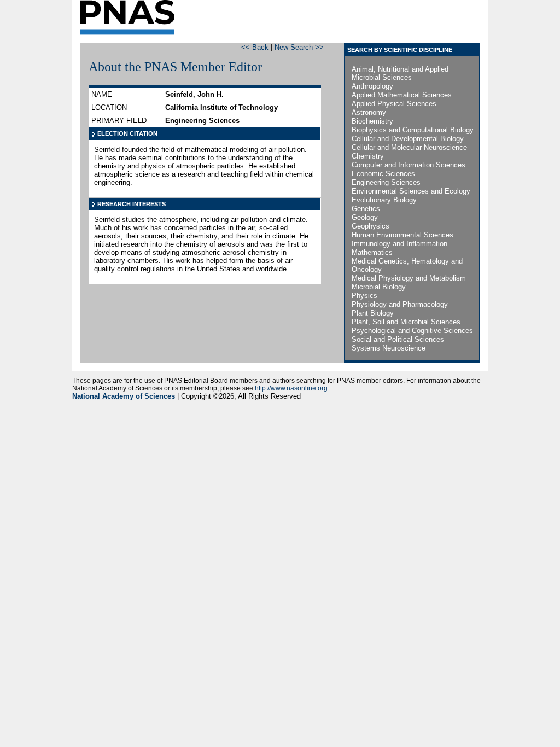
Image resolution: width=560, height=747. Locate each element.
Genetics (366, 209)
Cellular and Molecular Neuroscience (409, 147)
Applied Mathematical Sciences (402, 95)
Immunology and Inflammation (399, 244)
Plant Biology (373, 313)
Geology (365, 217)
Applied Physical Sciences (394, 104)
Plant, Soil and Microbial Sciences (406, 322)
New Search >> (299, 47)
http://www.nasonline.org (291, 388)
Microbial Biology (379, 287)
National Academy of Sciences (123, 396)
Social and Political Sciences (398, 339)
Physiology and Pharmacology (400, 304)
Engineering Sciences (386, 182)
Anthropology (372, 86)
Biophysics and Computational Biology (413, 130)
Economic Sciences (383, 174)
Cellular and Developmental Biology (408, 139)
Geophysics (370, 226)
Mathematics (372, 252)
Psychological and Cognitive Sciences (412, 330)
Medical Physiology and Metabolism (409, 278)
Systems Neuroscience (388, 348)
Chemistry (368, 156)
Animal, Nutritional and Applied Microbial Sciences (400, 73)
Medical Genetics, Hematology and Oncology (407, 265)
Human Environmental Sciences (402, 235)
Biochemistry (372, 121)
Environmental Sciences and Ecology (411, 191)
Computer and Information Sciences (408, 165)
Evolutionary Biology (384, 200)
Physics (364, 295)
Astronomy (369, 112)
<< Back (255, 47)
